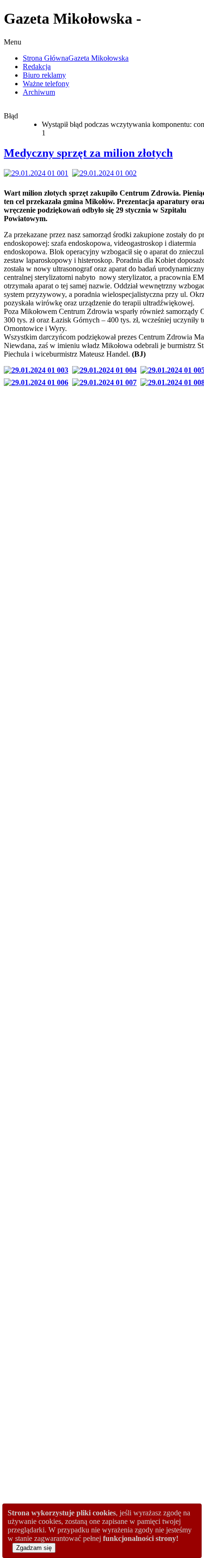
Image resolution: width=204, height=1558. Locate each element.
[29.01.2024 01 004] (106, 370)
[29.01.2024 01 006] (38, 382)
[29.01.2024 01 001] (38, 173)
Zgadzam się (34, 1547)
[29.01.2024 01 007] (106, 382)
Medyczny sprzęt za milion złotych (88, 153)
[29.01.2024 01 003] (38, 370)
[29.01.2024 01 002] (106, 173)
